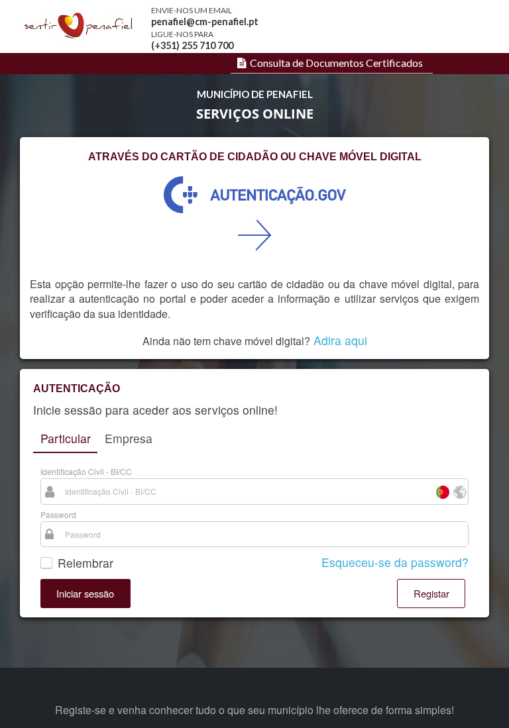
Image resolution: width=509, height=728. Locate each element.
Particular (65, 438)
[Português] (442, 491)
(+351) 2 (169, 45)
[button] (85, 593)
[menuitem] (328, 63)
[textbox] (245, 491)
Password (58, 514)
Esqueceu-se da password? (395, 562)
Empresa (128, 438)
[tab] (65, 439)
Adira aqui (340, 340)
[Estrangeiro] (459, 491)
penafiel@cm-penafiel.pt (204, 21)
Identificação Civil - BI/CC (86, 471)
